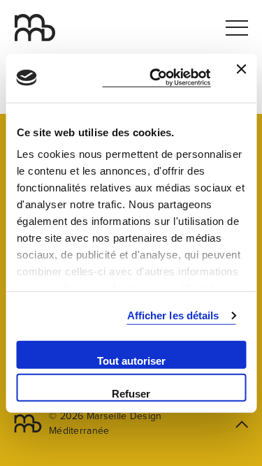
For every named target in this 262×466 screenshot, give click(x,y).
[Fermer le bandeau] (241, 78)
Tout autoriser (131, 360)
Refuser (131, 394)
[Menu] (237, 28)
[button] (257, 4)
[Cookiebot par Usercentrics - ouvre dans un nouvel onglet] (156, 77)
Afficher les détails (173, 315)
